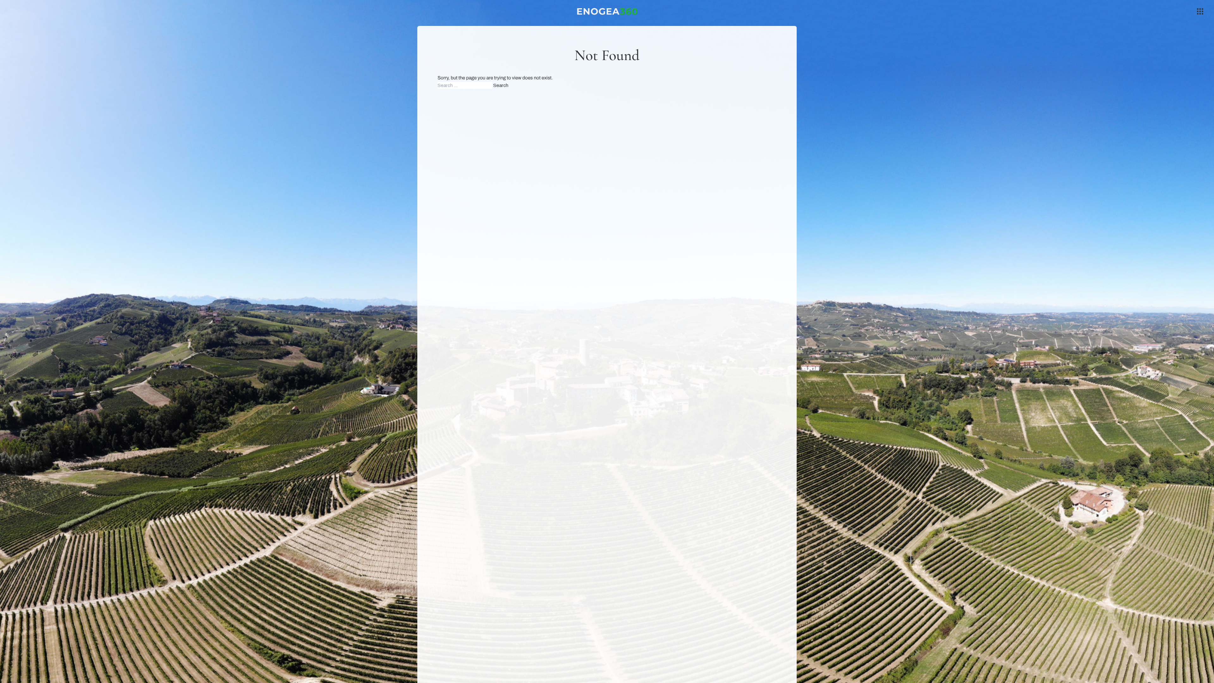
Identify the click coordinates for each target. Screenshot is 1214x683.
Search (500, 85)
